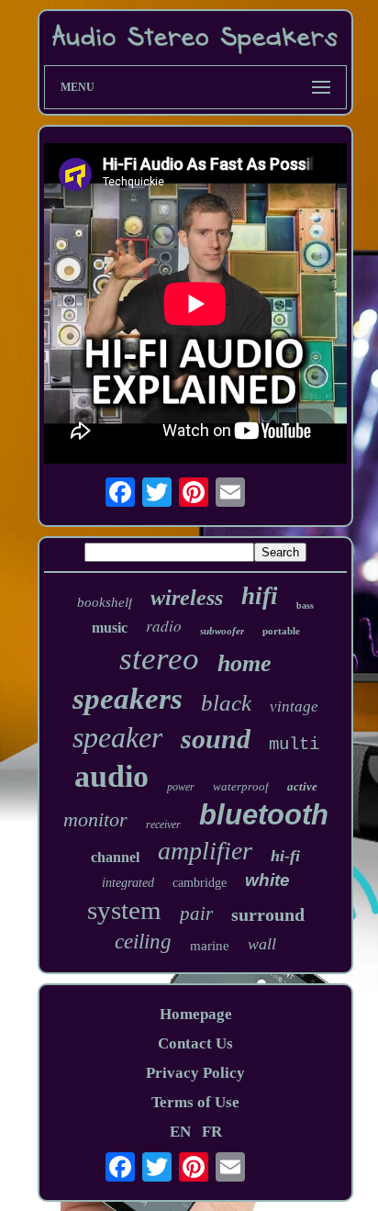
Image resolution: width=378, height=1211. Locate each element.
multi (294, 744)
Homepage (196, 1014)
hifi (259, 596)
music (110, 627)
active (302, 786)
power (181, 786)
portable (281, 630)
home (244, 663)
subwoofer (222, 630)
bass (305, 605)
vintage (294, 706)
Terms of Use (195, 1102)
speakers (127, 698)
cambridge (199, 883)
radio (164, 625)
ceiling (143, 941)
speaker (117, 737)
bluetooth (263, 815)
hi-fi (285, 856)
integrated (128, 883)
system (124, 910)
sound (215, 738)
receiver (163, 824)
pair (196, 914)
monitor (95, 819)
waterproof (241, 786)
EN (180, 1131)
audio (111, 776)
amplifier (205, 850)
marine (209, 945)
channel (115, 857)
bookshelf (104, 602)
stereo (159, 659)
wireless (186, 598)
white (267, 880)
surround (268, 914)
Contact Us (195, 1043)
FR (212, 1131)
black (226, 702)
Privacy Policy (195, 1073)
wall (262, 944)
